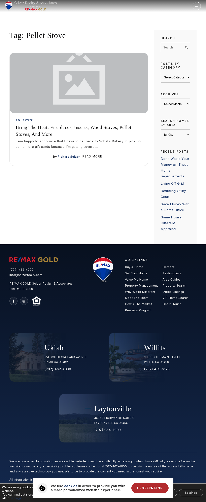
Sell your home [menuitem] (136, 273)
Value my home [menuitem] (136, 279)
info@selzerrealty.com (25, 275)
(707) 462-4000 (21, 270)
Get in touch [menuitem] (172, 304)
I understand (150, 488)
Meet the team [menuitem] (136, 298)
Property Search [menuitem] (174, 285)
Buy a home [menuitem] (134, 267)
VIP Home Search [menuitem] (175, 298)
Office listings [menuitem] (173, 292)
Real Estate (24, 120)
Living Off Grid (172, 183)
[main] (103, 122)
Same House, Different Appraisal (172, 223)
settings (15, 498)
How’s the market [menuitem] (138, 304)
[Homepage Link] (31, 6)
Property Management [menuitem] (141, 285)
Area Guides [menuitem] (172, 279)
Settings (191, 492)
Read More (92, 156)
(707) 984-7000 (107, 430)
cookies (70, 486)
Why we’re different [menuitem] (140, 292)
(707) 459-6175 (157, 369)
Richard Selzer (69, 156)
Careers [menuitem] (168, 267)
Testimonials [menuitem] (172, 273)
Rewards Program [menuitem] (138, 310)
